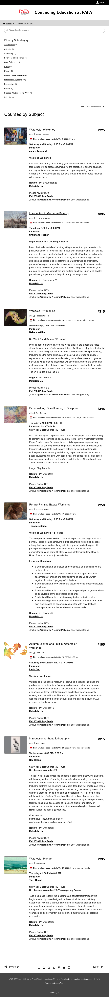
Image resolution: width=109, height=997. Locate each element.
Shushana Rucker (39, 234)
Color (6, 66)
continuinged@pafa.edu (83, 979)
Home (8, 23)
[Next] (102, 967)
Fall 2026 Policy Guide (41, 196)
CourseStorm (59, 983)
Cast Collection (10, 62)
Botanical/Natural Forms (14, 57)
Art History (8, 53)
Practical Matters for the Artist (16, 92)
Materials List (36, 186)
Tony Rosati (35, 880)
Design (7, 71)
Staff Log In (54, 992)
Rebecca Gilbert (37, 332)
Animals (7, 49)
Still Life (7, 97)
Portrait (7, 88)
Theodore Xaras (38, 526)
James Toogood (38, 151)
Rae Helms (35, 759)
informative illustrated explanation (46, 818)
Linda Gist (34, 669)
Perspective (9, 84)
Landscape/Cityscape (13, 79)
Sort (82, 106)
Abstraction (9, 44)
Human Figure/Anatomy (14, 75)
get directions (67, 979)
